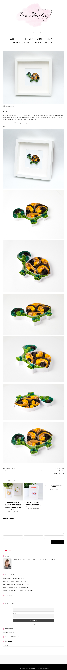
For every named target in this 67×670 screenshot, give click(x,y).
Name (15, 607)
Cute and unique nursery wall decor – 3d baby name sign (19, 590)
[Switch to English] (10, 550)
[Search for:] (40, 32)
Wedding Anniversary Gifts (54, 486)
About (30, 666)
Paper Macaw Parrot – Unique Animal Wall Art (16, 584)
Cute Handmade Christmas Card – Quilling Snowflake (33, 504)
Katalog (36, 666)
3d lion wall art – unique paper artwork (14, 578)
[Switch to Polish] (6, 550)
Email (14, 613)
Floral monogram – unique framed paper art (15, 587)
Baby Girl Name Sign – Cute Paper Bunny (14, 581)
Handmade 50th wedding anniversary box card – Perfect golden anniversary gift (13, 506)
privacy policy (31, 624)
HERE (29, 123)
